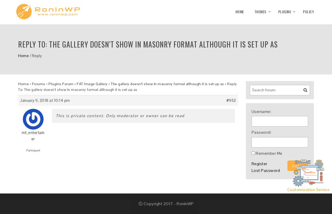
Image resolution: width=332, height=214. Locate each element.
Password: (262, 132)
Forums (38, 84)
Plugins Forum (61, 84)
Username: (261, 111)
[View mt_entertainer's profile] (33, 117)
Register (259, 163)
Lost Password (266, 170)
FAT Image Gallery (92, 84)
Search (302, 92)
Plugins (284, 11)
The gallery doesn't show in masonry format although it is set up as (167, 84)
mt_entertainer (33, 135)
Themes (260, 11)
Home (240, 11)
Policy (308, 11)
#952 (231, 100)
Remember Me (269, 153)
